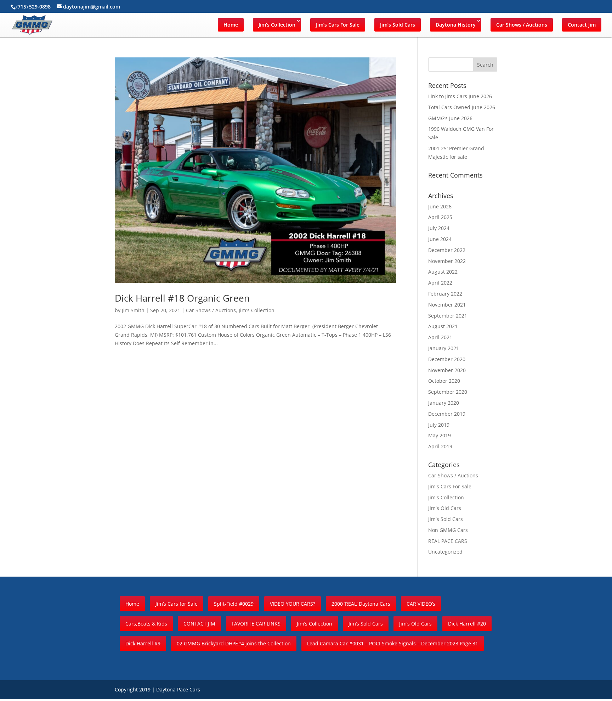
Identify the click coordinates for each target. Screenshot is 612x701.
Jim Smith (133, 310)
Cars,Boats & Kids (146, 623)
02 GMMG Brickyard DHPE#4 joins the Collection (234, 643)
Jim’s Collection (277, 24)
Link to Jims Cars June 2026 (460, 96)
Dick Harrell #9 (142, 643)
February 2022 (445, 293)
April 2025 (440, 217)
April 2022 (440, 282)
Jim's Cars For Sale (449, 486)
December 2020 (446, 359)
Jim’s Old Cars (415, 623)
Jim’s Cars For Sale (337, 24)
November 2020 (447, 370)
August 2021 (443, 326)
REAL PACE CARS (447, 541)
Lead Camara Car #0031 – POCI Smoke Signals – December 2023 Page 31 (392, 643)
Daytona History (456, 24)
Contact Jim (582, 24)
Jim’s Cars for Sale (176, 603)
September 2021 (447, 315)
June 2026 (440, 206)
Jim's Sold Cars (445, 519)
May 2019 (439, 435)
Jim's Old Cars (444, 508)
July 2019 (438, 424)
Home (230, 24)
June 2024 (440, 239)
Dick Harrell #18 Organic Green (182, 298)
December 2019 (446, 413)
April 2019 (440, 446)
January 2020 (443, 402)
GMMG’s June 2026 (450, 118)
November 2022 (447, 261)
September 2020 (447, 391)
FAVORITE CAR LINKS (256, 623)
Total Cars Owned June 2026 (461, 107)
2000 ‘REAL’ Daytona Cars (361, 603)
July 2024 (438, 228)
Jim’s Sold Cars (397, 24)
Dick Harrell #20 (467, 623)
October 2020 (444, 380)
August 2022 (443, 271)
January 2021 (443, 348)
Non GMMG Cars (448, 530)
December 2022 (446, 250)
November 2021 (447, 304)
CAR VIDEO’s (421, 603)
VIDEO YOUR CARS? (292, 603)
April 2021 (440, 337)
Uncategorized (445, 551)
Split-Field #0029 (234, 603)
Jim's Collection (256, 310)
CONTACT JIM (199, 623)
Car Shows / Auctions (521, 24)
